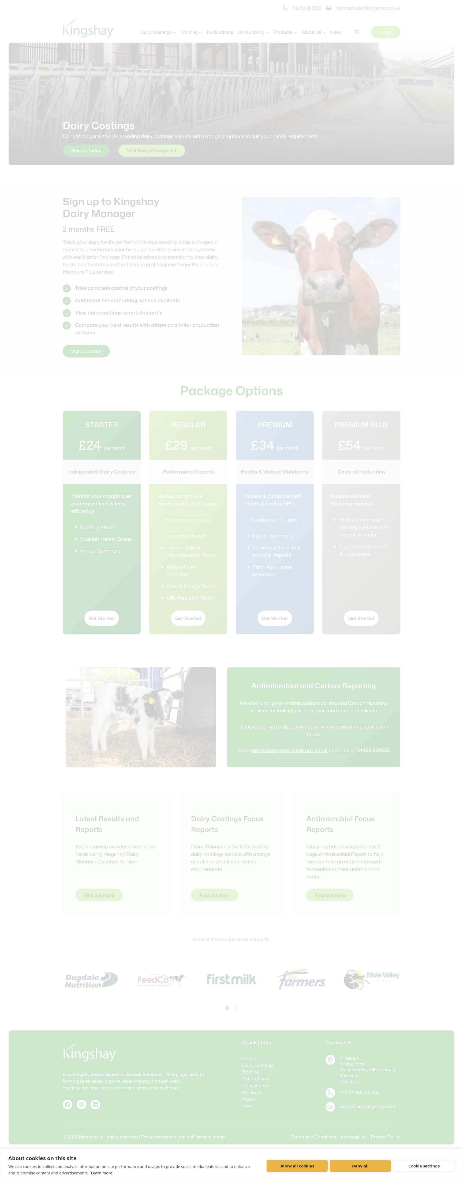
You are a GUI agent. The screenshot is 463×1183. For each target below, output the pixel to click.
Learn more (101, 1172)
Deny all (360, 1166)
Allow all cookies (297, 1166)
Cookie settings (424, 1166)
